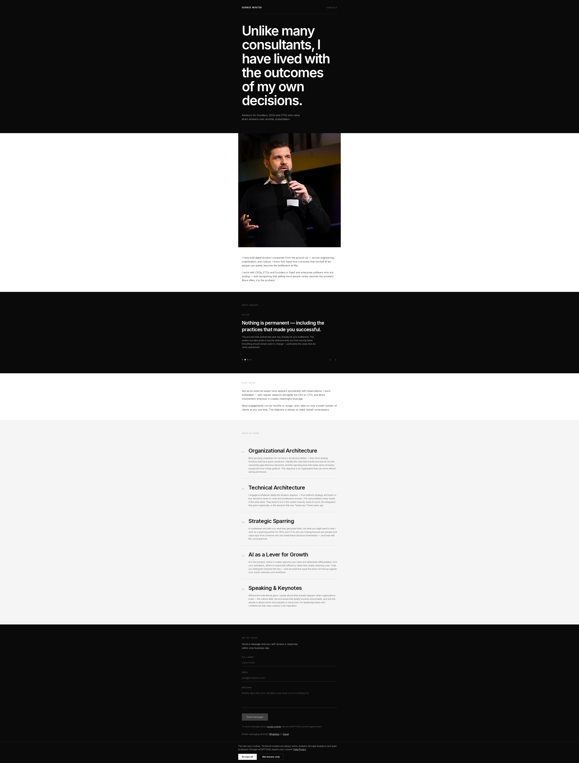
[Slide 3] (247, 359)
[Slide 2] (245, 359)
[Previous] (330, 359)
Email (245, 672)
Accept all (247, 756)
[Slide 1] (242, 359)
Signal (286, 734)
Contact (332, 7)
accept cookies (274, 726)
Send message (255, 717)
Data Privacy (300, 749)
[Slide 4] (250, 359)
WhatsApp (274, 734)
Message (247, 687)
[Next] (335, 359)
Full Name (248, 657)
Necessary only (271, 756)
